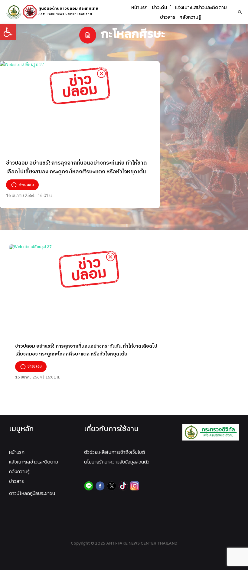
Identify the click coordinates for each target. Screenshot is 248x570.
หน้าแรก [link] (16, 452)
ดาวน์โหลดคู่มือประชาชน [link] (32, 493)
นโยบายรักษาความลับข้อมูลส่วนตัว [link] (116, 461)
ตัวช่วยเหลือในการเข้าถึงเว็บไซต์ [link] (114, 452)
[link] (8, 32)
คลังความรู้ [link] (19, 471)
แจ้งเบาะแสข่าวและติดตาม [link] (33, 461)
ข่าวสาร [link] (16, 481)
